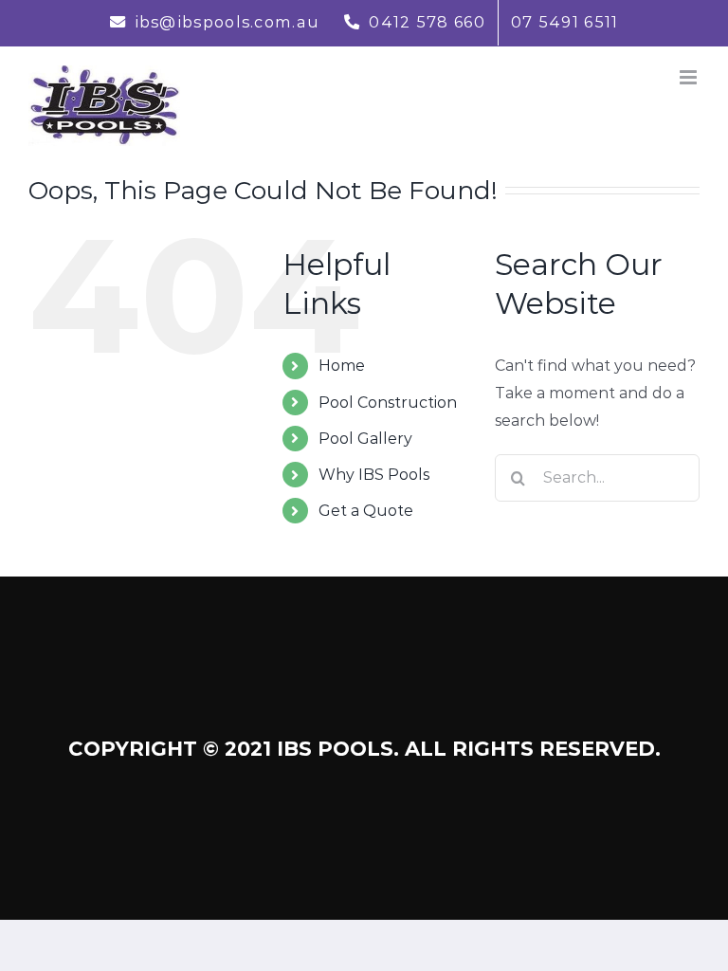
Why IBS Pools (373, 475)
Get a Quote (365, 511)
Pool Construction (387, 403)
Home (341, 366)
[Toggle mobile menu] (690, 77)
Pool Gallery (365, 439)
